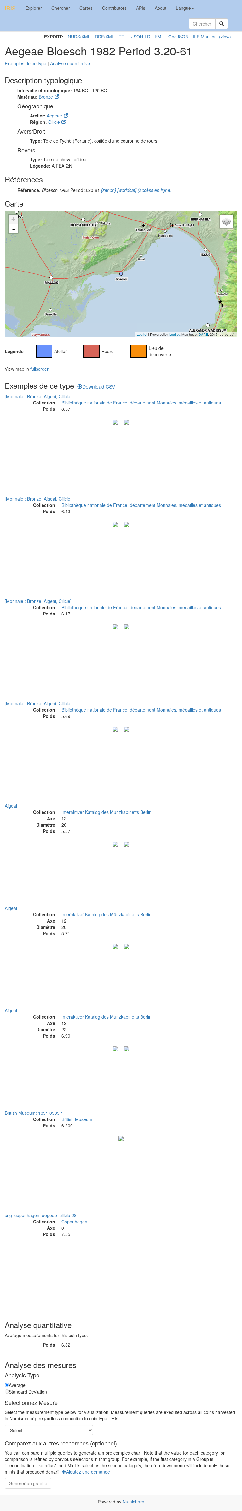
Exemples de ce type (25, 63)
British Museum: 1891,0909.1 (34, 1113)
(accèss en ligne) (154, 190)
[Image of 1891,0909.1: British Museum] (121, 1138)
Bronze (46, 97)
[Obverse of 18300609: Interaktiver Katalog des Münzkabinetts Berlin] (115, 1048)
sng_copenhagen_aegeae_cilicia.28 (41, 1215)
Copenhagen (74, 1221)
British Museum (76, 1119)
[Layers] (226, 221)
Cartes (86, 8)
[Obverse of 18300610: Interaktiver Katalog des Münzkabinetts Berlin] (115, 843)
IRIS (10, 8)
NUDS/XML (79, 36)
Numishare (133, 1501)
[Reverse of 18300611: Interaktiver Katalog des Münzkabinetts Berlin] (127, 946)
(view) (225, 36)
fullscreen (39, 369)
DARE (203, 334)
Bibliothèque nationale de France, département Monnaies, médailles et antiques (141, 402)
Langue (183, 8)
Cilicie (54, 122)
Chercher (60, 8)
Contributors (114, 8)
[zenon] (108, 190)
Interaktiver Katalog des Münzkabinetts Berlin (106, 812)
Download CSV (98, 386)
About (160, 8)
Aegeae (54, 115)
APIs (140, 8)
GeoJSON (178, 36)
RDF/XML (104, 36)
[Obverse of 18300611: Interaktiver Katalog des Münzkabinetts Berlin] (115, 946)
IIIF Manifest (205, 36)
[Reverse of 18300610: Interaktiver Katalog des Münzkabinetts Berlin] (127, 843)
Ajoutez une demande (88, 1471)
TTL (123, 36)
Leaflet (142, 334)
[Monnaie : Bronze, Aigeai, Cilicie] (38, 396)
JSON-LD (140, 36)
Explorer (33, 8)
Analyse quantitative (70, 63)
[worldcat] (126, 190)
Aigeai (11, 806)
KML (159, 36)
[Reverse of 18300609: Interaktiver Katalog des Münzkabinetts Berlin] (127, 1048)
